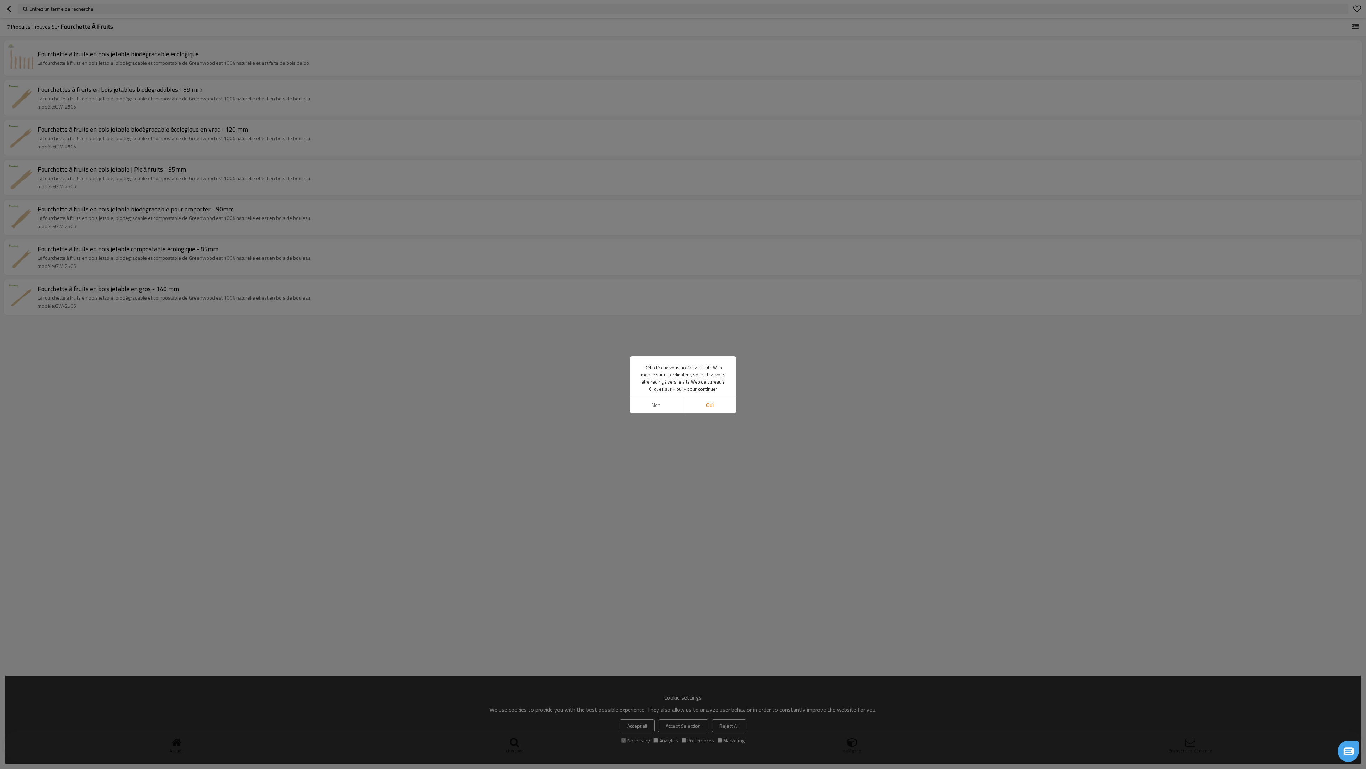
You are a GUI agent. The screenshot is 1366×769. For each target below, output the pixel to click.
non (656, 405)
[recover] (1348, 751)
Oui (710, 405)
